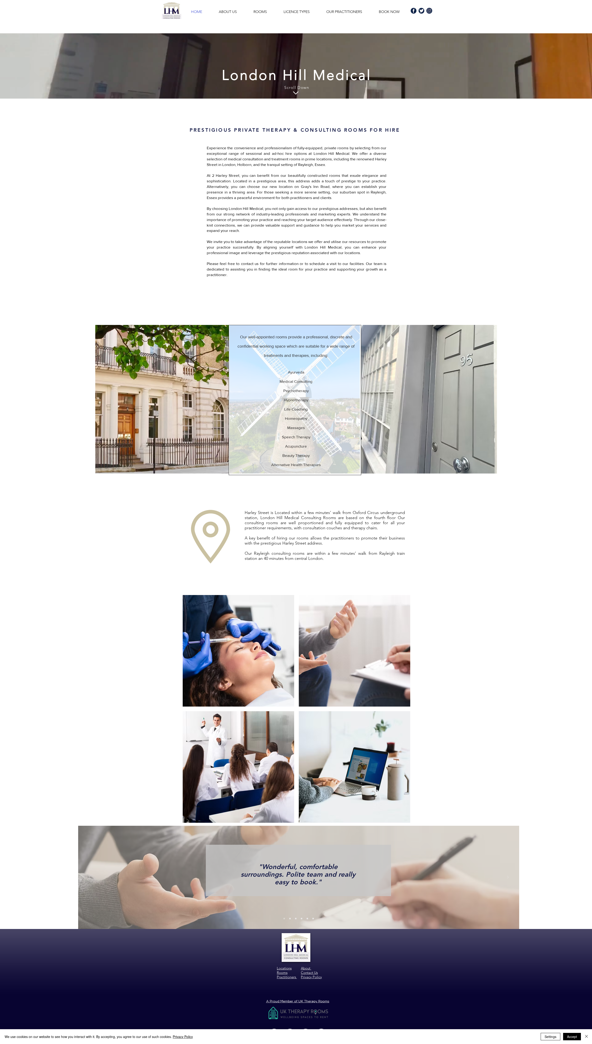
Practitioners (287, 977)
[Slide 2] (290, 918)
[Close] (586, 1036)
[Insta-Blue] (429, 11)
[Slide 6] (313, 918)
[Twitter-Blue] (421, 11)
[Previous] (89, 877)
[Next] (507, 877)
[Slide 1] (284, 918)
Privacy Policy (183, 1036)
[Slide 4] (301, 918)
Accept (572, 1036)
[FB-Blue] (413, 11)
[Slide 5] (307, 918)
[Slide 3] (295, 918)
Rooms (282, 972)
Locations (284, 968)
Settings (550, 1036)
